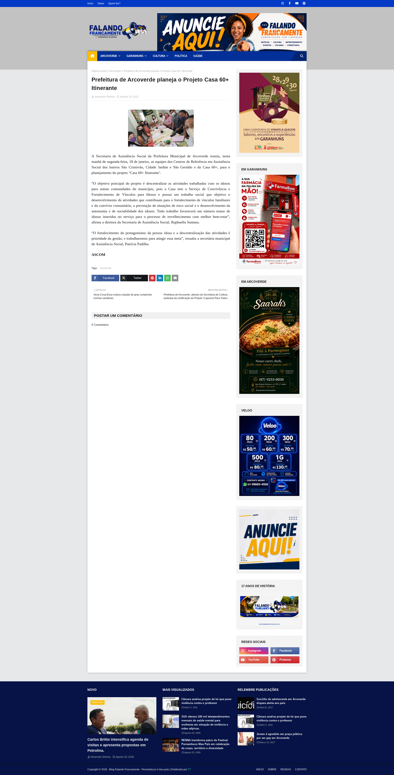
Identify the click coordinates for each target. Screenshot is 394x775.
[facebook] (289, 3)
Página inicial (99, 71)
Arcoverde (115, 71)
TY (189, 769)
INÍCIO (260, 769)
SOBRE (272, 769)
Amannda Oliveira (105, 96)
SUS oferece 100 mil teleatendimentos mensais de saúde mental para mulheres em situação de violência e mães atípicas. (205, 722)
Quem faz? (114, 3)
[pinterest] (304, 3)
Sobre (100, 3)
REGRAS (286, 769)
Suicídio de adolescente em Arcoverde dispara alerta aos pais (281, 701)
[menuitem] (92, 56)
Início (90, 3)
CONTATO (301, 769)
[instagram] (282, 3)
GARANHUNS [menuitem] (135, 55)
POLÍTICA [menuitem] (181, 55)
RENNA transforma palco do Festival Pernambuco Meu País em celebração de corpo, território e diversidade (205, 744)
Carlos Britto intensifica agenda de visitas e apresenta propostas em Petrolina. (117, 745)
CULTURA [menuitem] (159, 55)
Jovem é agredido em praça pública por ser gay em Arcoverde (279, 736)
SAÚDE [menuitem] (198, 55)
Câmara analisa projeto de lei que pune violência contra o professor (206, 701)
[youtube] (296, 3)
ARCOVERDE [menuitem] (108, 55)
